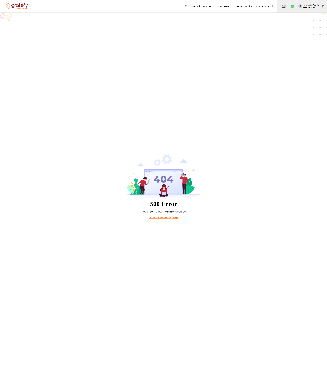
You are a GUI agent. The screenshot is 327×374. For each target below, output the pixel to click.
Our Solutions (199, 6)
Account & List (309, 7)
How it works (244, 6)
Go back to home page (163, 217)
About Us (261, 6)
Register (316, 5)
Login (310, 5)
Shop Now (223, 6)
